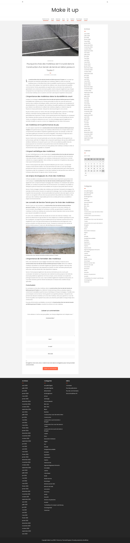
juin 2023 (86, 75)
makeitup (60, 304)
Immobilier (87, 251)
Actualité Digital (88, 191)
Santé (52, 19)
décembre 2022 (88, 87)
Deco (63, 19)
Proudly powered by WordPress (80, 540)
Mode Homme (88, 259)
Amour (86, 198)
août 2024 (87, 52)
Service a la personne (89, 274)
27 (94, 171)
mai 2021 (86, 123)
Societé (86, 19)
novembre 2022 (88, 88)
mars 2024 (87, 62)
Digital (85, 232)
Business (58, 19)
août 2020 (87, 140)
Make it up (65, 10)
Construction (50, 60)
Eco (68, 19)
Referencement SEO (89, 263)
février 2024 (87, 64)
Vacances (86, 282)
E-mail (50, 346)
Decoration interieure (89, 231)
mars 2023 (87, 81)
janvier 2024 (87, 66)
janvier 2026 (87, 39)
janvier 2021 (87, 130)
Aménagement (88, 196)
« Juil (85, 175)
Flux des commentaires (72, 391)
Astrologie (86, 200)
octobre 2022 (87, 90)
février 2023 (87, 83)
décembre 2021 (88, 109)
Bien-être (86, 206)
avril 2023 (86, 79)
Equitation (86, 242)
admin (55, 74)
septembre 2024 (88, 51)
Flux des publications (71, 388)
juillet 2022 (87, 96)
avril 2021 (86, 124)
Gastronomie (45, 19)
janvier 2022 (87, 107)
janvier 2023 (87, 85)
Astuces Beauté (88, 202)
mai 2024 (86, 58)
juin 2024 (86, 56)
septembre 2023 (88, 73)
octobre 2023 (87, 71)
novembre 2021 (88, 111)
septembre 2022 (88, 92)
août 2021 (86, 117)
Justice (86, 253)
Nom (50, 339)
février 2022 (87, 106)
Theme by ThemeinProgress (63, 540)
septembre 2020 (88, 138)
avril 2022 (86, 102)
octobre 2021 (87, 113)
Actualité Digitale (88, 193)
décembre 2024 (88, 45)
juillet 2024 (87, 54)
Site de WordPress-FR (71, 393)
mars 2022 (87, 104)
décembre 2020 (88, 132)
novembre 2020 (88, 134)
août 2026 (87, 34)
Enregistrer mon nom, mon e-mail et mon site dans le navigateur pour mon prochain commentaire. (50, 364)
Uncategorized (88, 280)
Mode (85, 257)
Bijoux (85, 208)
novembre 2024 (88, 47)
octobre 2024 (87, 49)
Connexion (69, 385)
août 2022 (86, 94)
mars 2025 (87, 41)
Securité (86, 272)
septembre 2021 (88, 115)
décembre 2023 (88, 68)
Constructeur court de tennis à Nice (93, 212)
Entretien (86, 240)
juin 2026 (86, 37)
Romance (86, 268)
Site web (50, 353)
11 (88, 166)
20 (94, 168)
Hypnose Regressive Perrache (92, 249)
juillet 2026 (87, 35)
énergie (86, 236)
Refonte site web (88, 265)
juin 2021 (86, 121)
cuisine (86, 227)
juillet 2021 (86, 119)
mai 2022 (86, 100)
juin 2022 (86, 98)
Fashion (72, 19)
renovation (87, 267)
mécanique (87, 255)
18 (88, 168)
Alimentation (87, 195)
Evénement (87, 244)
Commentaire (50, 318)
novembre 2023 (88, 70)
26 (91, 171)
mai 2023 (86, 77)
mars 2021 (86, 126)
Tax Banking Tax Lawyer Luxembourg (93, 278)
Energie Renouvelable (89, 238)
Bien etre (86, 204)
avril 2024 (86, 60)
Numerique (79, 19)
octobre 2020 (87, 136)
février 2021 (87, 128)
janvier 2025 (87, 43)
